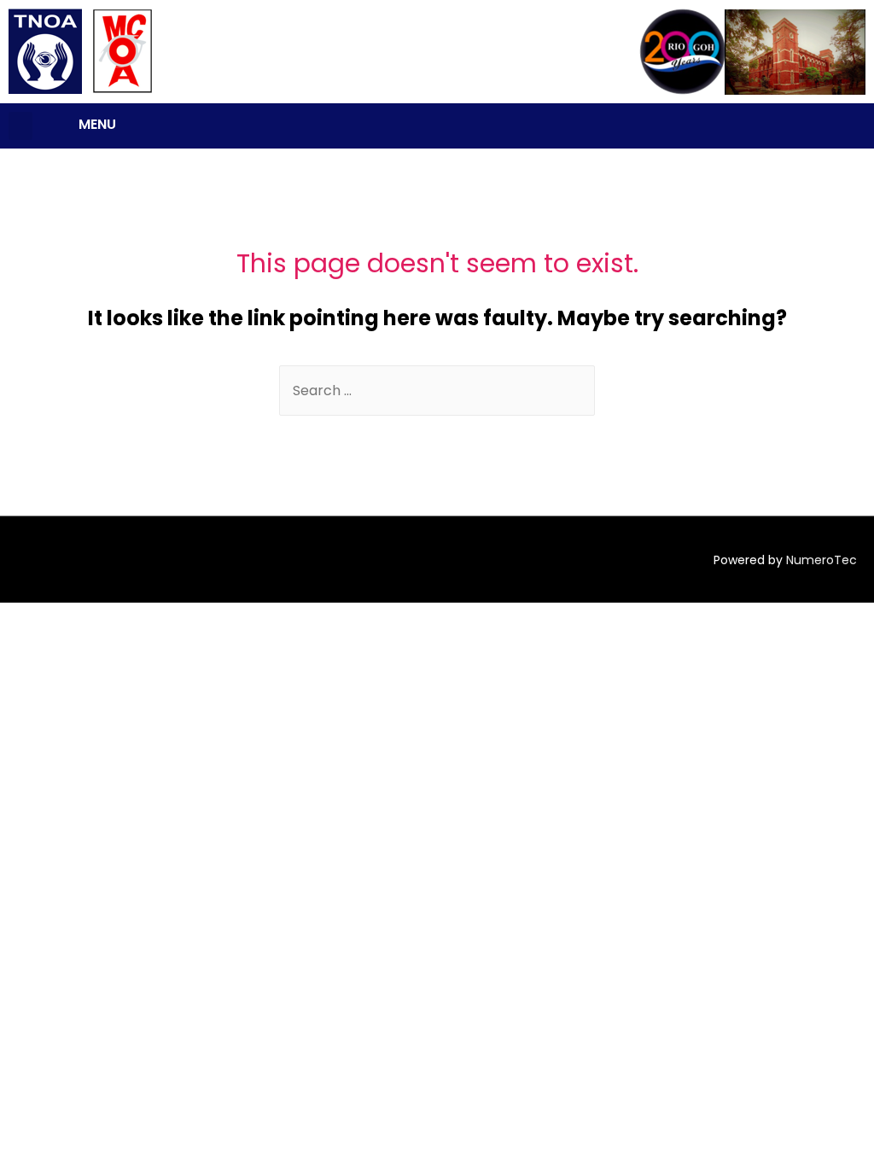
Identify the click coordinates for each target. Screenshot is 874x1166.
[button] (20, 126)
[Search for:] (437, 390)
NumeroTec (821, 559)
